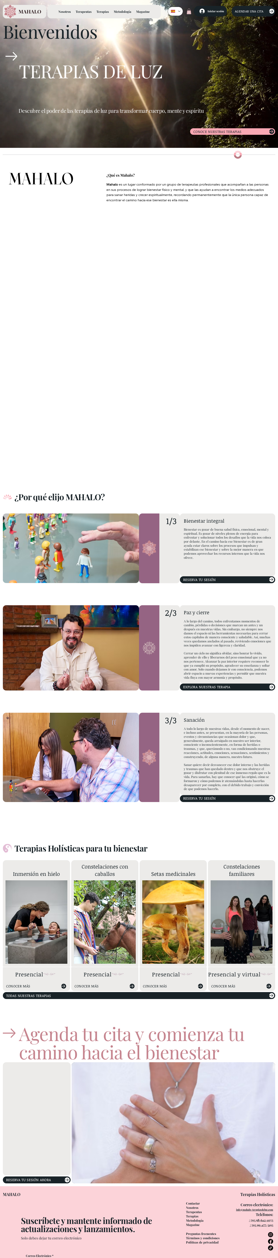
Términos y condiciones (203, 1238)
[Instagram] (270, 1234)
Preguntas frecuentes (201, 1234)
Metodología (195, 1220)
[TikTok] (270, 1247)
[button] (189, 11)
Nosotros (192, 1208)
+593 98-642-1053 (261, 1220)
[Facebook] (270, 1241)
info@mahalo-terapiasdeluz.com (254, 1209)
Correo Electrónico (40, 1256)
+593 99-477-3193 (261, 1225)
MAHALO (30, 11)
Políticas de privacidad (202, 1242)
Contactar (193, 1203)
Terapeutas (194, 1212)
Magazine (193, 1225)
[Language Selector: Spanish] (175, 11)
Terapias (192, 1216)
